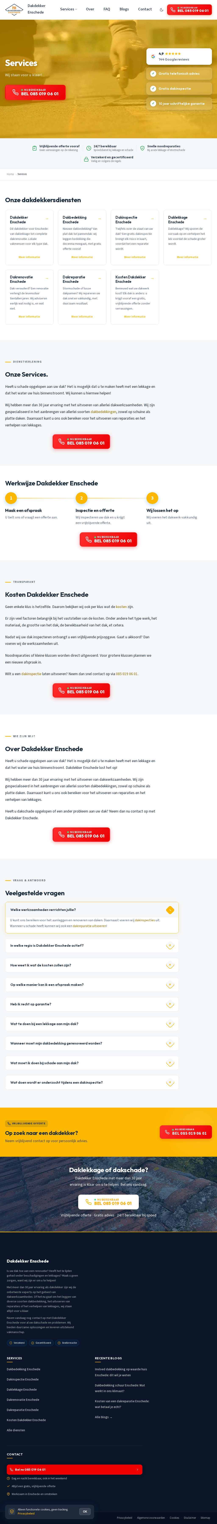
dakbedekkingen (103, 412)
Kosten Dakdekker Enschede (26, 1420)
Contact (145, 9)
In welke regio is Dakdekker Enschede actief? (47, 945)
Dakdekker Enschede (36, 9)
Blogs (124, 9)
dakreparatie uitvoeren (89, 926)
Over (90, 9)
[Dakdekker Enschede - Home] (14, 10)
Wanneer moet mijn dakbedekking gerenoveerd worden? (56, 1043)
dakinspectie (31, 674)
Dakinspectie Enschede (23, 1379)
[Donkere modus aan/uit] (161, 10)
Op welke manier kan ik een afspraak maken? (47, 984)
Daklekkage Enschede (22, 1389)
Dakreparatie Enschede (23, 1410)
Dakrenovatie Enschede (23, 1400)
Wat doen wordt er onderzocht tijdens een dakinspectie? (56, 1082)
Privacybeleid (124, 1518)
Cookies (174, 1518)
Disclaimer (190, 1518)
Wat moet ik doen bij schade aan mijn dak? (44, 1063)
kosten (121, 606)
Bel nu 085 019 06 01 (30, 1469)
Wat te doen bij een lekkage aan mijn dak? (44, 1024)
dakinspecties (145, 920)
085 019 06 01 (127, 674)
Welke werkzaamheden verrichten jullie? (43, 910)
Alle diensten (16, 1430)
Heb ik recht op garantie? (30, 1004)
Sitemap (205, 1518)
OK (85, 1511)
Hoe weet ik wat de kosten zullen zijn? (40, 965)
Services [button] (67, 9)
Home (10, 174)
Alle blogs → (104, 1417)
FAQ (106, 9)
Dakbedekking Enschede (23, 1369)
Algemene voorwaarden (151, 1518)
